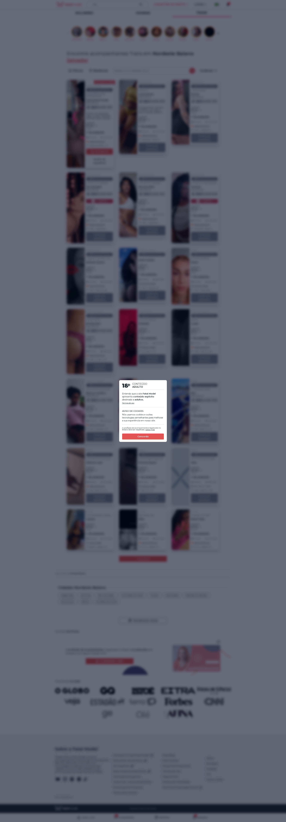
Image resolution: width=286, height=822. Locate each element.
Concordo (143, 436)
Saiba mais (150, 429)
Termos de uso (128, 403)
